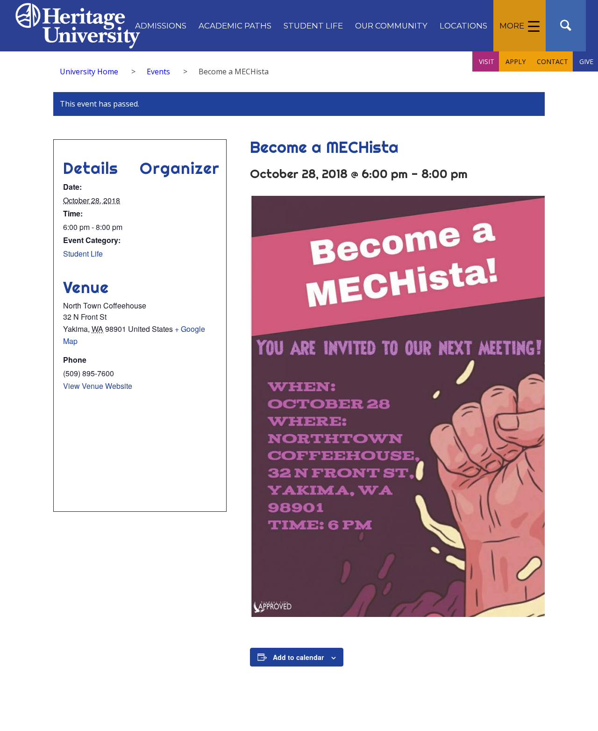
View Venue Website (97, 385)
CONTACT (552, 61)
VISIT (486, 61)
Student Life (83, 253)
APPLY (515, 61)
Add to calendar (298, 657)
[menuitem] (160, 25)
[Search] (566, 25)
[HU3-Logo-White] (77, 25)
